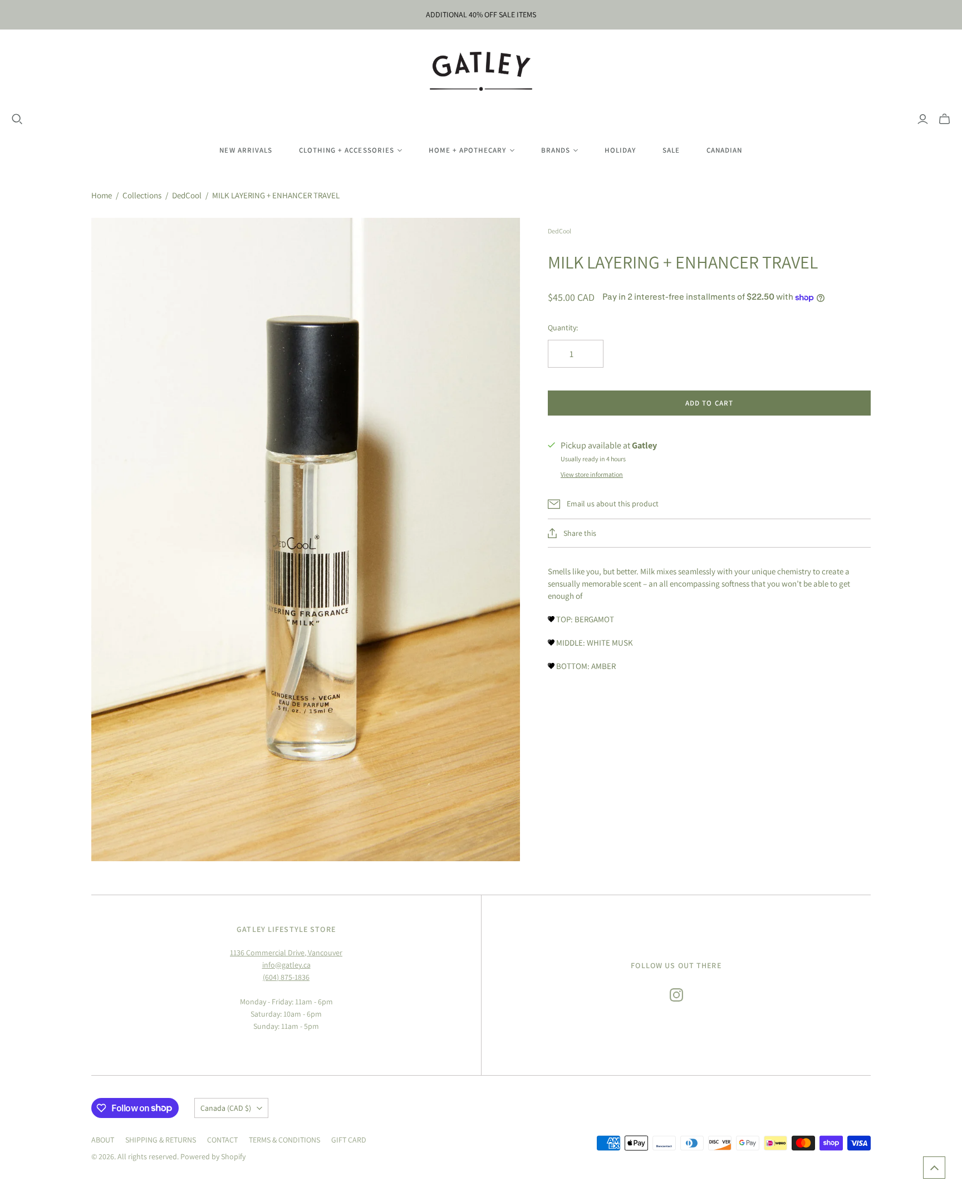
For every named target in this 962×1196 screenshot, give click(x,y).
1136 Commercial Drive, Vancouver (286, 953)
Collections (141, 195)
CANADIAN (724, 150)
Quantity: (563, 328)
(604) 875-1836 (286, 977)
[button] (934, 1167)
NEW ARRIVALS (245, 150)
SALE (671, 150)
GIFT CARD (348, 1140)
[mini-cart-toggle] (944, 119)
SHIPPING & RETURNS (160, 1140)
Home (101, 195)
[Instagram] (676, 995)
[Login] (923, 119)
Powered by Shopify (213, 1156)
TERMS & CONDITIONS (284, 1140)
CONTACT (222, 1140)
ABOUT (102, 1140)
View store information (592, 474)
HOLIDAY (620, 150)
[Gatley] (481, 71)
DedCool (187, 195)
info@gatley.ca (286, 965)
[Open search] (17, 119)
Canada (225, 1108)
